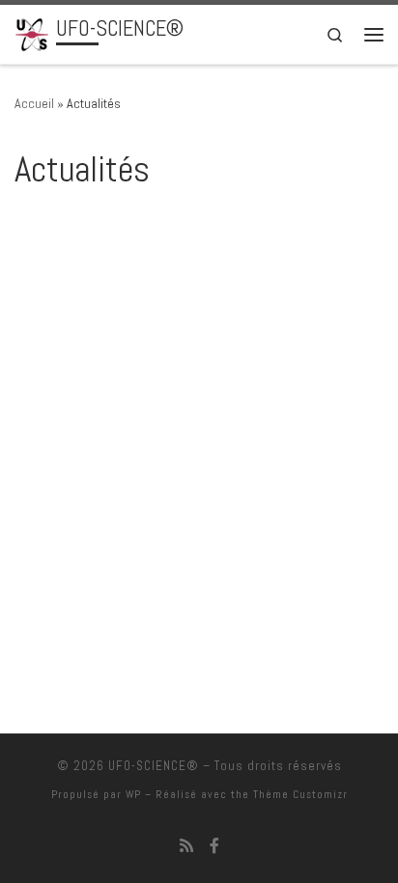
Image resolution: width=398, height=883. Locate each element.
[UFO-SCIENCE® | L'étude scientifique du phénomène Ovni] (31, 32)
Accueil (34, 103)
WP (133, 794)
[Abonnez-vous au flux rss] (186, 846)
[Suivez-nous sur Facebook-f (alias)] (214, 846)
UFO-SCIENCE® (153, 766)
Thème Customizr (300, 794)
